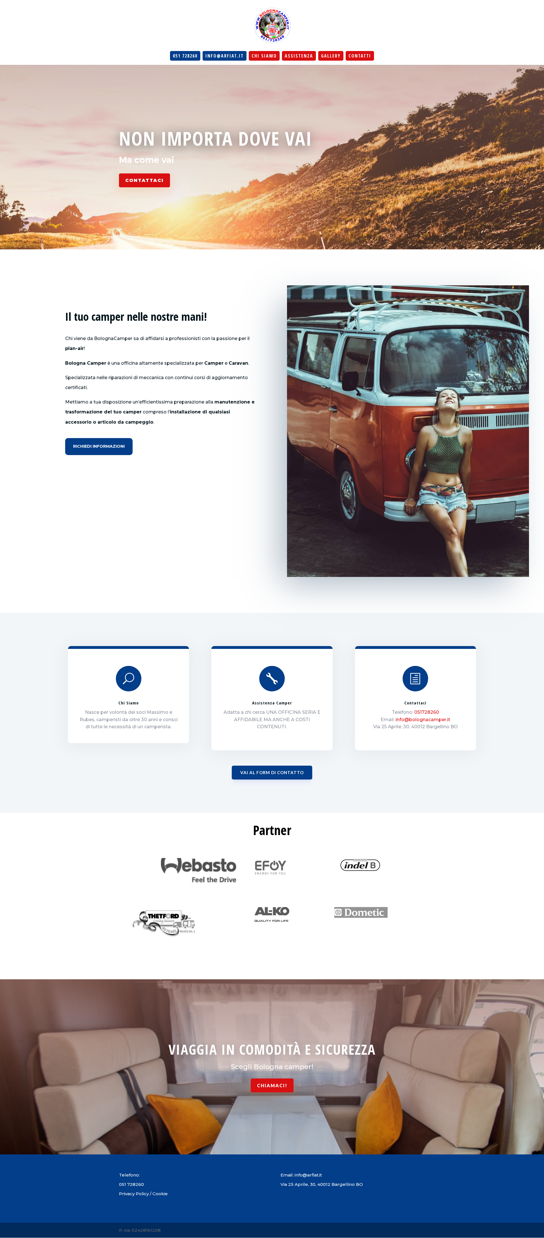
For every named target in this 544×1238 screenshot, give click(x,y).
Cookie (160, 1193)
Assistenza (299, 56)
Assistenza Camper (272, 703)
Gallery (331, 56)
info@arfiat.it (224, 56)
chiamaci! (272, 1085)
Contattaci (144, 180)
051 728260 (185, 56)
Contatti (359, 56)
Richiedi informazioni (99, 446)
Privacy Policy (134, 1193)
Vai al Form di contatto (272, 772)
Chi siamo (264, 56)
